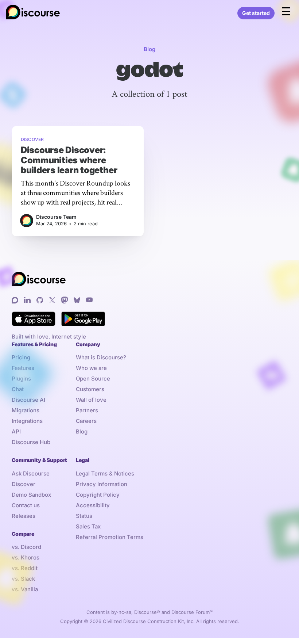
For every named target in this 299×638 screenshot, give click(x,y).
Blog (149, 49)
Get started (256, 13)
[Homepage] (33, 13)
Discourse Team (56, 217)
